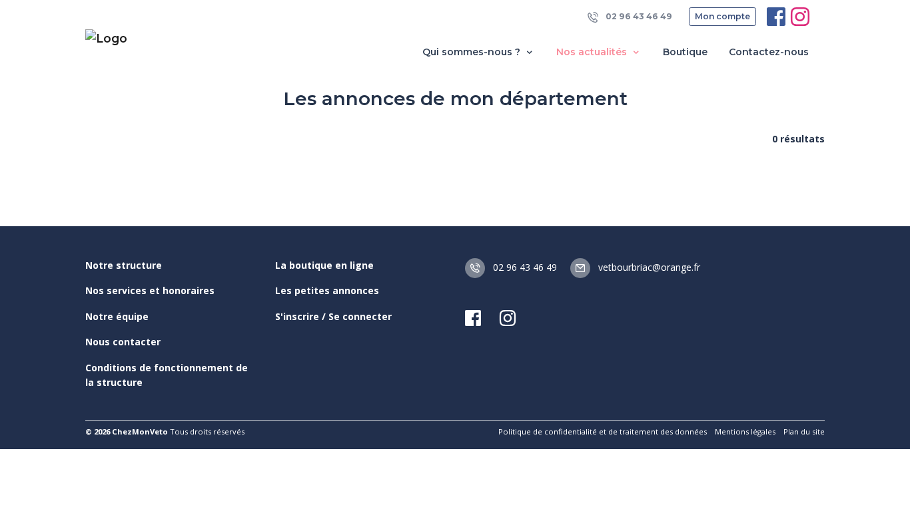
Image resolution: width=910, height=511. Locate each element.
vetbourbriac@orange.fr (648, 267)
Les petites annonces (327, 290)
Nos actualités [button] (593, 52)
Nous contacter (123, 341)
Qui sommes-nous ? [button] (472, 52)
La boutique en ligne (324, 265)
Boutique (685, 52)
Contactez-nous (769, 52)
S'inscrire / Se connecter (333, 316)
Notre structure (123, 265)
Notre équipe (117, 316)
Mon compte (722, 16)
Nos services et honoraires (150, 290)
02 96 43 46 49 (638, 16)
